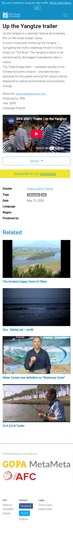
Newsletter (8, 508)
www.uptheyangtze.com (31, 93)
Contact (6, 513)
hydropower (33, 195)
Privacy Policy (45, 504)
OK (37, 7)
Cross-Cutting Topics (40, 188)
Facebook (26, 505)
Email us (23, 519)
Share (35, 161)
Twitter (24, 513)
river (44, 195)
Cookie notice (45, 508)
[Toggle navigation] (65, 15)
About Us (7, 504)
